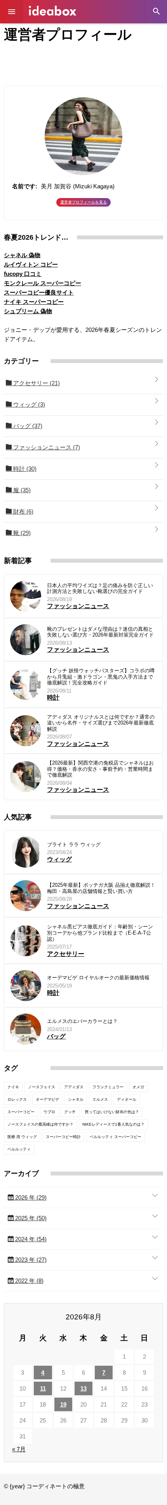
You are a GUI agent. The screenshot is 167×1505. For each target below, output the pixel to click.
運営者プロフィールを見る (83, 202)
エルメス (100, 1099)
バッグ (27, 426)
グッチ (70, 1112)
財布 (22, 511)
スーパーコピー (21, 1112)
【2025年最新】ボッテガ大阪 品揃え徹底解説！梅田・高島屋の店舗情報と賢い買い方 (101, 888)
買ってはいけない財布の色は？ (112, 1112)
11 (43, 1388)
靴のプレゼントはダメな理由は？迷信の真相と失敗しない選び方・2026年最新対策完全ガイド (100, 632)
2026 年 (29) (30, 1197)
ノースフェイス (41, 1087)
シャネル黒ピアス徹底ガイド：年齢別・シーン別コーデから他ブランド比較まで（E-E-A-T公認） (100, 933)
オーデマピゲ (47, 1099)
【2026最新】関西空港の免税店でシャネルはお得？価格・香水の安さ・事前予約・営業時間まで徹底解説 (100, 769)
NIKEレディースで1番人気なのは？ (113, 1124)
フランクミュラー (108, 1087)
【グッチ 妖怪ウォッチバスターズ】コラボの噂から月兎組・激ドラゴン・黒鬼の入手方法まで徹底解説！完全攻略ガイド (101, 677)
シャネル (76, 1099)
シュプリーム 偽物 (28, 311)
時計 (24, 468)
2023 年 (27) (30, 1259)
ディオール (126, 1099)
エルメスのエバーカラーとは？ (82, 1021)
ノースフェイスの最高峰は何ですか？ (40, 1124)
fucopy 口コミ (23, 273)
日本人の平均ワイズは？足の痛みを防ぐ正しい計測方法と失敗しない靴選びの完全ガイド (100, 588)
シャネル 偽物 (22, 255)
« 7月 (19, 1449)
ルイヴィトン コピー (31, 264)
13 (83, 1388)
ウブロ (49, 1112)
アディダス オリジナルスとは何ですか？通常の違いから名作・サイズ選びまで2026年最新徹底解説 (101, 723)
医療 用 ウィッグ (22, 1137)
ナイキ (13, 1087)
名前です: (24, 186)
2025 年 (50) (30, 1218)
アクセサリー (36, 383)
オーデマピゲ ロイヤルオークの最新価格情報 (98, 978)
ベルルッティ (19, 1149)
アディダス (74, 1087)
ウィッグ (28, 404)
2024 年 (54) (30, 1239)
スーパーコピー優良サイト (39, 292)
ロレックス (17, 1099)
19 (63, 1404)
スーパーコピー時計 (63, 1137)
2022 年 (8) (28, 1280)
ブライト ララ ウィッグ (74, 844)
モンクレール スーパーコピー (42, 283)
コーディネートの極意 (52, 10)
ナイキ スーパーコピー (34, 301)
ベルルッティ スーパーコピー (115, 1137)
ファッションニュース (46, 447)
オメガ (138, 1087)
